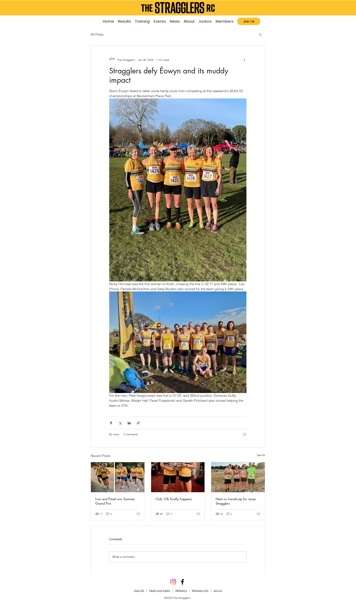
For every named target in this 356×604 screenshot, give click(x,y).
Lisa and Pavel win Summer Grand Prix (115, 501)
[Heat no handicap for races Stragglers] (238, 477)
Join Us (217, 590)
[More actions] (244, 60)
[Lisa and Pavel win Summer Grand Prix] (117, 477)
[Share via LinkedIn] (129, 423)
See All (261, 455)
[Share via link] (138, 423)
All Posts (97, 34)
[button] (142, 21)
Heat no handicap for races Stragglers (236, 501)
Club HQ (139, 590)
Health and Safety (159, 590)
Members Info (200, 590)
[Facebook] (182, 581)
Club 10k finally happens (174, 499)
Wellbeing (181, 590)
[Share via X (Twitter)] (120, 423)
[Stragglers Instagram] (173, 581)
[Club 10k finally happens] (178, 477)
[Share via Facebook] (111, 423)
